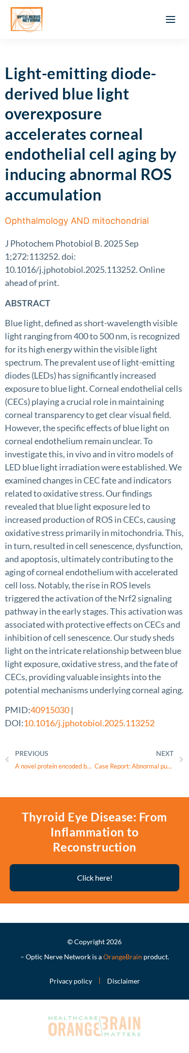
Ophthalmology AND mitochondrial (77, 221)
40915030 (50, 709)
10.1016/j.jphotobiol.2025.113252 (89, 723)
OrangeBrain (122, 957)
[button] (170, 19)
